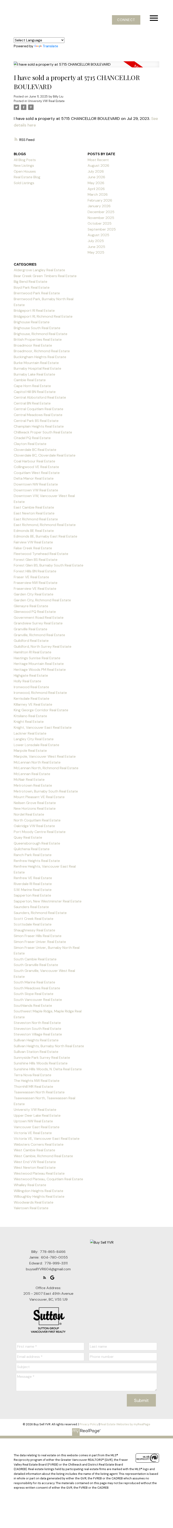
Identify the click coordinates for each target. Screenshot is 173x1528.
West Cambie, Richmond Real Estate (43, 1156)
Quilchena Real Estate (32, 849)
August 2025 (98, 235)
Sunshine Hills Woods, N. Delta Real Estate (48, 1069)
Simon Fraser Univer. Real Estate (40, 941)
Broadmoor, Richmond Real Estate (42, 351)
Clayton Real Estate (30, 443)
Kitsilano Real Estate (30, 716)
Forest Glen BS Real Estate (35, 559)
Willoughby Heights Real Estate (39, 1196)
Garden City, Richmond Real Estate (42, 600)
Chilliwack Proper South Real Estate (43, 432)
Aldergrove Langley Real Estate (39, 270)
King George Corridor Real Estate (41, 710)
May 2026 (96, 183)
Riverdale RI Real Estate (33, 883)
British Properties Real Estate (38, 339)
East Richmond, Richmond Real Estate (45, 524)
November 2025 (101, 217)
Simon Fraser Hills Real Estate (37, 935)
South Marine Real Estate (34, 982)
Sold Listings (24, 183)
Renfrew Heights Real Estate (37, 860)
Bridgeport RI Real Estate (34, 310)
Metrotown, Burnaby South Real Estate (46, 791)
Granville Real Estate (30, 629)
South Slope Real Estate (33, 993)
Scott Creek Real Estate (33, 918)
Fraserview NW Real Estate (35, 582)
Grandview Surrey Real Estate (38, 623)
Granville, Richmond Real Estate (39, 635)
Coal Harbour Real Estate (34, 461)
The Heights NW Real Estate (36, 1080)
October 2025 (100, 223)
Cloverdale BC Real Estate (35, 449)
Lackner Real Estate (30, 733)
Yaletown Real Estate (31, 1208)
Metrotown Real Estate (33, 785)
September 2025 (102, 229)
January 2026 (99, 206)
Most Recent (98, 159)
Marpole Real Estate (30, 750)
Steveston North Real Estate (37, 1022)
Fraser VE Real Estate (31, 577)
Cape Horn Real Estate (32, 385)
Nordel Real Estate (29, 814)
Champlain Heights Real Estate (39, 426)
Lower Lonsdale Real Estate (36, 745)
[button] (126, 20)
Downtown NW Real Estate (36, 484)
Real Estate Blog (27, 177)
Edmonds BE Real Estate (34, 530)
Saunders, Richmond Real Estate (40, 912)
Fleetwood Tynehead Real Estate (41, 553)
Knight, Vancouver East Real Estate (43, 727)
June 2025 (96, 246)
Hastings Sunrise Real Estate (37, 658)
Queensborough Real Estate (37, 843)
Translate (50, 46)
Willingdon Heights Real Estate (38, 1190)
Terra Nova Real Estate (32, 1075)
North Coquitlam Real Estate (37, 820)
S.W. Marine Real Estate (33, 889)
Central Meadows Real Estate (38, 414)
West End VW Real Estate (35, 1161)
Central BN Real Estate (32, 403)
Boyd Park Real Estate (32, 287)
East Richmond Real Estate (36, 519)
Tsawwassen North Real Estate (39, 1092)
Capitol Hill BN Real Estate (35, 391)
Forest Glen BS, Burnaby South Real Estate (48, 565)
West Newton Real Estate (35, 1167)
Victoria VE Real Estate (33, 1133)
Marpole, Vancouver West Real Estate (45, 756)
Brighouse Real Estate (32, 322)
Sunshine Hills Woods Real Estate (41, 1063)
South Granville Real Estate (36, 964)
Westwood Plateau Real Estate (39, 1173)
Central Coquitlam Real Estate (38, 409)
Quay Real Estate (28, 837)
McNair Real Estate (29, 779)
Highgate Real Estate (31, 675)
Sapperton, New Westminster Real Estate (48, 901)
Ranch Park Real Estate (33, 854)
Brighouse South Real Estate (37, 328)
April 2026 (96, 188)
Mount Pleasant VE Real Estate (39, 797)
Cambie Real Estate (30, 380)
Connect (126, 20)
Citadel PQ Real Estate (32, 438)
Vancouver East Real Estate (36, 1127)
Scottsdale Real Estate (33, 924)
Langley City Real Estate (34, 739)
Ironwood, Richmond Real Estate (40, 692)
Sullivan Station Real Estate (36, 1051)
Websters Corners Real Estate (39, 1144)
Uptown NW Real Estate (33, 1121)
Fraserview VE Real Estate (35, 588)
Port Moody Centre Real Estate (40, 831)
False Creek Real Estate (33, 548)
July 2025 (96, 240)
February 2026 (100, 200)
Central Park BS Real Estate (36, 420)
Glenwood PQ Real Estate (35, 611)
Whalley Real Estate (30, 1185)
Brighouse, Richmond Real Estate (40, 333)
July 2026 (96, 171)
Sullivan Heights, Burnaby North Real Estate (49, 1046)
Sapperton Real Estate (32, 895)
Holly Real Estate (27, 681)
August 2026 (98, 165)
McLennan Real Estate (32, 773)
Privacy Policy (89, 1424)
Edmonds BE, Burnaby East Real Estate (45, 536)
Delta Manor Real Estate (34, 478)
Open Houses (25, 171)
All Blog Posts (25, 159)
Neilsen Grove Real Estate (35, 802)
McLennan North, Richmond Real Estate (46, 768)
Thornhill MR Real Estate (33, 1086)
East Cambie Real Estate (34, 507)
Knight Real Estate (29, 721)
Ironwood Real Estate (31, 687)
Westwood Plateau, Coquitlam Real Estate (48, 1179)
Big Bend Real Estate (30, 281)
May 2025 (96, 252)
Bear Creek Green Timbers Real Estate (45, 276)
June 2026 (96, 177)
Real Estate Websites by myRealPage (125, 1424)
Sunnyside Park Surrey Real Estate (42, 1057)
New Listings (24, 165)
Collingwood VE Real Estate (36, 466)
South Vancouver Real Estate (38, 999)
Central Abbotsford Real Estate (40, 397)
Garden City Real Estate (33, 594)
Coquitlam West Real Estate (37, 472)
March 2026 (98, 194)
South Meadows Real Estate (37, 988)
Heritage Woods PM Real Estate (40, 669)
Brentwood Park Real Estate (37, 293)
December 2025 (101, 211)
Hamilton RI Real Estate (32, 652)
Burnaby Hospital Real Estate (37, 368)
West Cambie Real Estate (34, 1150)
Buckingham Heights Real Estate (40, 357)
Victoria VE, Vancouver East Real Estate (47, 1138)
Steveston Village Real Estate (38, 1034)
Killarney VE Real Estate (33, 704)
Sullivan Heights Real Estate (36, 1040)
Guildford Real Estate (31, 640)
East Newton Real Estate (34, 513)
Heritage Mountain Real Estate (39, 663)
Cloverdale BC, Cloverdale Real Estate (44, 455)
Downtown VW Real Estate (36, 490)
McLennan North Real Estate (37, 762)
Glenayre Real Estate (31, 606)
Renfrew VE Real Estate (33, 878)
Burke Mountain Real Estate (36, 362)
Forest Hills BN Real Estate (35, 571)
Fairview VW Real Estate (33, 542)
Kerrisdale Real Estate (31, 698)
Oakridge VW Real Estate (34, 826)
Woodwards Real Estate (33, 1202)
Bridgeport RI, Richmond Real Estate (43, 316)
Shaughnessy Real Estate (34, 930)
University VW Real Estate (46, 101)
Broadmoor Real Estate (33, 345)
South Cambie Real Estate (35, 959)
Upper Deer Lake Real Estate (37, 1115)
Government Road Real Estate (39, 617)
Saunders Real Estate (31, 906)
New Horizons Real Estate (35, 808)
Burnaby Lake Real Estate (34, 374)
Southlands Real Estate (33, 1005)
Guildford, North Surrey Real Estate (42, 646)
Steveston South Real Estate (37, 1028)
